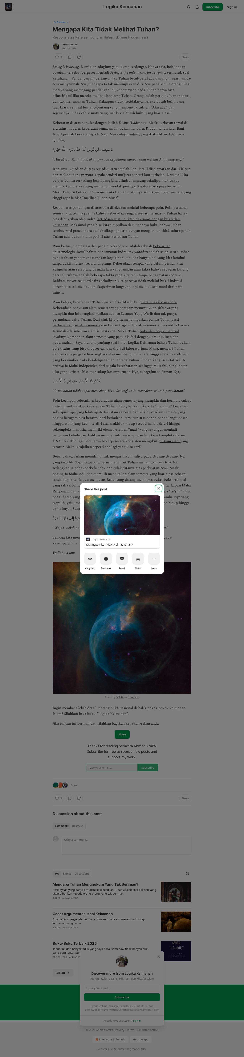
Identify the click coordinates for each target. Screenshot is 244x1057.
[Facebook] (106, 559)
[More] (154, 559)
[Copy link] (90, 559)
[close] (159, 488)
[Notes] (138, 559)
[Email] (122, 559)
